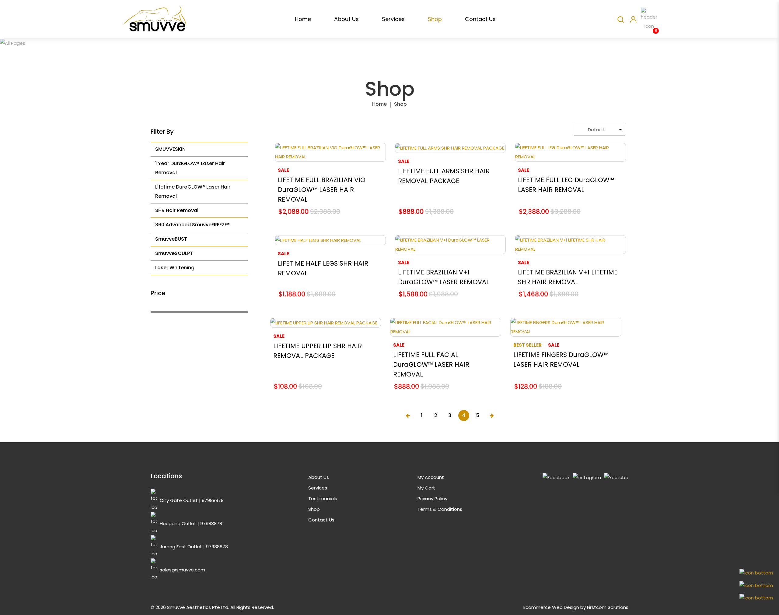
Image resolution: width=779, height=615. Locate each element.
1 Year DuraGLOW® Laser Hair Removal (190, 168)
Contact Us (321, 520)
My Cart (426, 488)
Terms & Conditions (439, 509)
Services (317, 488)
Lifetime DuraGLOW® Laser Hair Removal (192, 191)
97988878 (213, 500)
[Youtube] (616, 477)
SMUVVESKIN (170, 149)
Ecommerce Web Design (551, 607)
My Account (430, 477)
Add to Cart (330, 152)
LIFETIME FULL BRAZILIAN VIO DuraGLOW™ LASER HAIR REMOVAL (321, 189)
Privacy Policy (432, 498)
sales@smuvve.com (182, 570)
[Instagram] (587, 477)
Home (379, 104)
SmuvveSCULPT (174, 253)
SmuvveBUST (171, 238)
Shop (400, 104)
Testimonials (322, 498)
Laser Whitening (174, 267)
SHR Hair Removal (176, 210)
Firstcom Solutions (607, 607)
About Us (318, 477)
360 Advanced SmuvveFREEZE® (192, 224)
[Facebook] (556, 477)
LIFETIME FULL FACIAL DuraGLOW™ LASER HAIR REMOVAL (431, 364)
